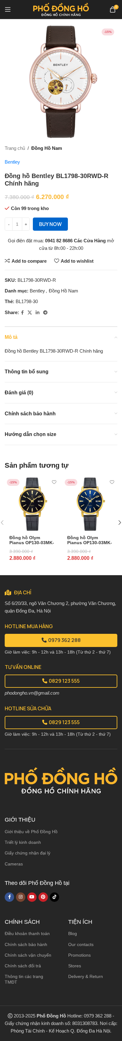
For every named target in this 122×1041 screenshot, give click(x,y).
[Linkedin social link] (37, 312)
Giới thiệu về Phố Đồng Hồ (31, 831)
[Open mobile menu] (8, 9)
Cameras (14, 863)
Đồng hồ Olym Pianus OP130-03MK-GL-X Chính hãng (89, 542)
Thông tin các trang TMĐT (24, 979)
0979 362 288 (64, 640)
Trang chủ (15, 148)
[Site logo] (61, 9)
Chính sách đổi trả (23, 965)
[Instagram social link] (20, 897)
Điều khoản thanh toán (27, 933)
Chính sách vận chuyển (28, 955)
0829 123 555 (64, 680)
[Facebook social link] (22, 312)
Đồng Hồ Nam (46, 148)
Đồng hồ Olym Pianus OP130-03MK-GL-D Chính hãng (31, 542)
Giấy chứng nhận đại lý (27, 852)
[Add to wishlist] (53, 482)
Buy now (50, 224)
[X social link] (30, 312)
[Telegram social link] (45, 312)
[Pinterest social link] (43, 897)
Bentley (12, 162)
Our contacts (81, 944)
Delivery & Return (85, 976)
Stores (74, 965)
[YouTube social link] (32, 897)
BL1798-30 (27, 301)
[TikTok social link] (54, 897)
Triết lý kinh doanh (23, 842)
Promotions (79, 955)
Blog (72, 933)
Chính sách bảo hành (26, 944)
